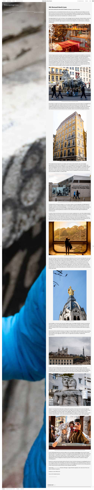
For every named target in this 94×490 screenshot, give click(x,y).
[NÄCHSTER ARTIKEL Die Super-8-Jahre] (93, 246)
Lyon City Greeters (56, 467)
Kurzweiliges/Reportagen (39, 12)
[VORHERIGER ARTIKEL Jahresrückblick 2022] (1, 246)
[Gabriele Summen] (47, 1)
